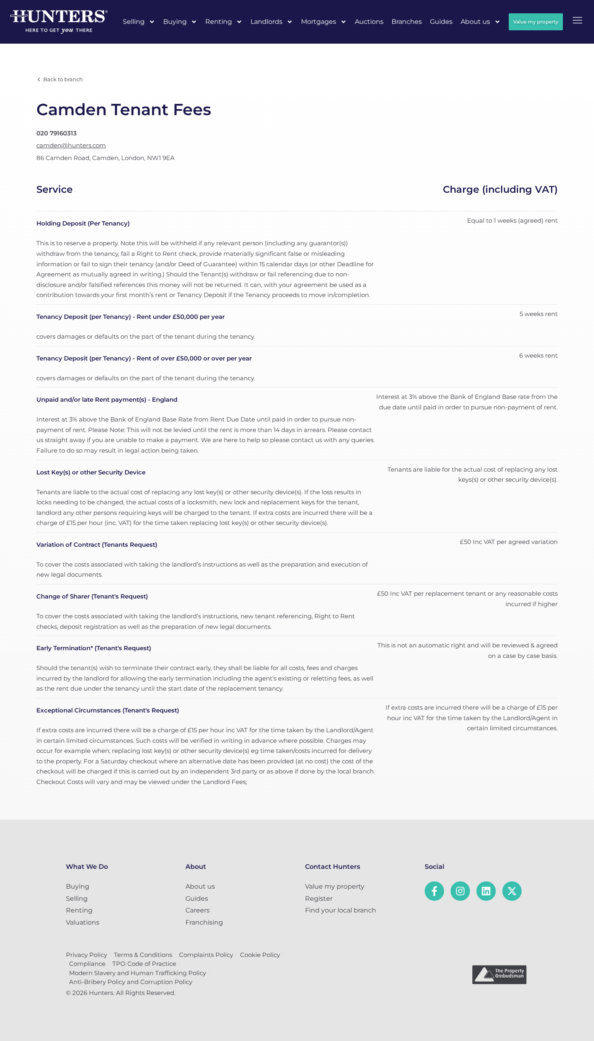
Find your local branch (340, 910)
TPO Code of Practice (144, 963)
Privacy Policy (86, 955)
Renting (218, 21)
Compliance (87, 963)
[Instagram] (460, 891)
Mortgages (318, 21)
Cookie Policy (260, 955)
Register (319, 898)
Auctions (369, 21)
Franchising (204, 922)
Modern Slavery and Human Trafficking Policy (137, 973)
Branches (407, 21)
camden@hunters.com (71, 145)
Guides (441, 21)
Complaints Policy (206, 955)
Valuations (82, 922)
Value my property (334, 886)
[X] (512, 891)
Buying (175, 21)
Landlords (266, 21)
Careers (197, 910)
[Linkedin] (486, 891)
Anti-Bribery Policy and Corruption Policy (130, 982)
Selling (134, 21)
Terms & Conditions (143, 955)
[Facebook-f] (434, 891)
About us (475, 21)
